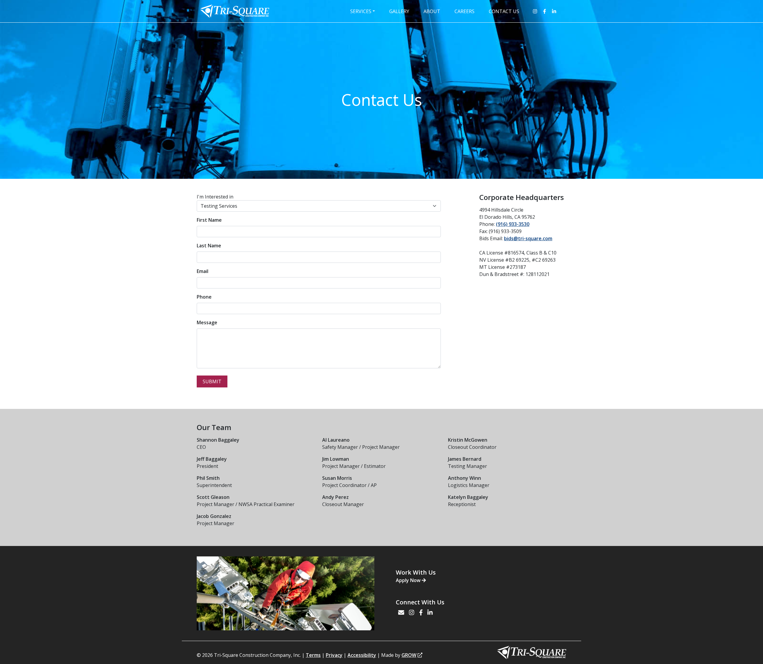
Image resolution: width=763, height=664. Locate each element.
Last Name (209, 245)
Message (207, 322)
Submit (212, 381)
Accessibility (362, 655)
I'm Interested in (215, 196)
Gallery (399, 11)
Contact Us (504, 11)
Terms (313, 655)
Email (202, 271)
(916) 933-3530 (512, 224)
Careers (464, 11)
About (432, 11)
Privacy (334, 655)
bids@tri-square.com (528, 238)
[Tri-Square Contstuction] (235, 10)
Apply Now (409, 580)
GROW (408, 655)
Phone (204, 297)
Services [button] (360, 11)
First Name (209, 220)
